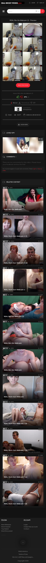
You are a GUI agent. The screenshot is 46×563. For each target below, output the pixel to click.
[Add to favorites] (31, 103)
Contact (26, 529)
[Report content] (34, 103)
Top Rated (5, 529)
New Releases (6, 524)
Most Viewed (5, 527)
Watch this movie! (23, 85)
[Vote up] (18, 97)
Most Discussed (6, 531)
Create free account (31, 527)
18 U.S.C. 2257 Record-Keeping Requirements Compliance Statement (23, 557)
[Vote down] (21, 97)
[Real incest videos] (9, 3)
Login (34, 169)
